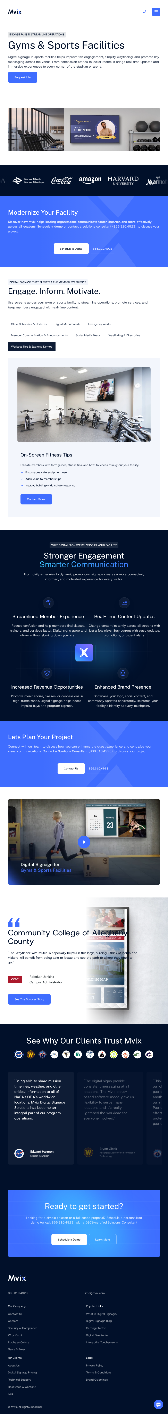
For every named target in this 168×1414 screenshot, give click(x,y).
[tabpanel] (41, 1118)
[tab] (29, 324)
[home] (15, 11)
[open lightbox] (84, 842)
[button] (156, 12)
